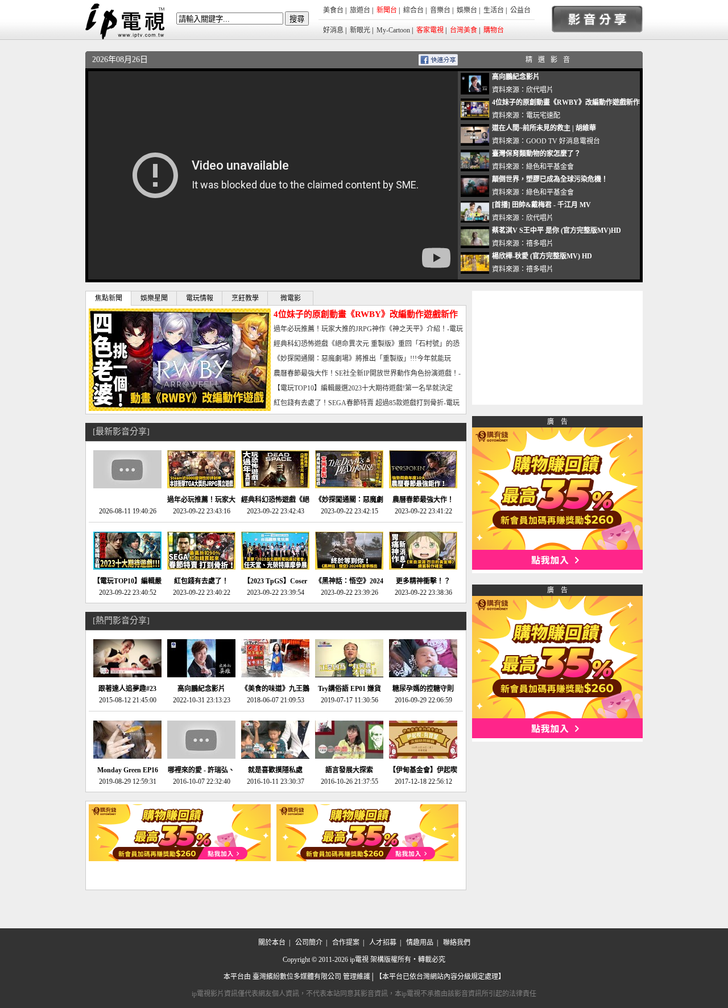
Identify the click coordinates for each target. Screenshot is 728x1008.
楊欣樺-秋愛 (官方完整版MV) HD (542, 256)
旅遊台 (360, 10)
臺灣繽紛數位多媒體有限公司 (297, 977)
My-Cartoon (393, 30)
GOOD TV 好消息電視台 (563, 141)
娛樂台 (467, 10)
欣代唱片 (539, 90)
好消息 (333, 30)
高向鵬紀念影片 (516, 77)
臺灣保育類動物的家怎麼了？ (536, 154)
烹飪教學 (245, 298)
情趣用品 (419, 943)
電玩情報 (199, 298)
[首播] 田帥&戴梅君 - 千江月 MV (541, 205)
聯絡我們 (456, 943)
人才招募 (382, 943)
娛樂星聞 (154, 298)
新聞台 (387, 10)
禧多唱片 (539, 244)
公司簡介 (308, 943)
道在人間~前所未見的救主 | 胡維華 (544, 128)
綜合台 (413, 10)
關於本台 (272, 943)
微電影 (290, 298)
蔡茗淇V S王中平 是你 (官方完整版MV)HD (556, 230)
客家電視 (430, 30)
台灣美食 (463, 30)
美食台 (333, 10)
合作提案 (345, 943)
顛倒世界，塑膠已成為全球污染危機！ (550, 179)
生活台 (493, 10)
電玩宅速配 (543, 116)
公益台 (520, 10)
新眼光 (360, 30)
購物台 (493, 30)
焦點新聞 (108, 298)
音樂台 (440, 10)
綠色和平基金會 (550, 167)
